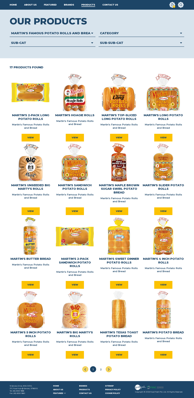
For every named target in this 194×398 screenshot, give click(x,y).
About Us (58, 389)
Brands (83, 386)
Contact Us (85, 393)
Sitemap (109, 386)
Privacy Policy (113, 389)
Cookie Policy (112, 393)
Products (84, 389)
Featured (58, 393)
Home (56, 386)
